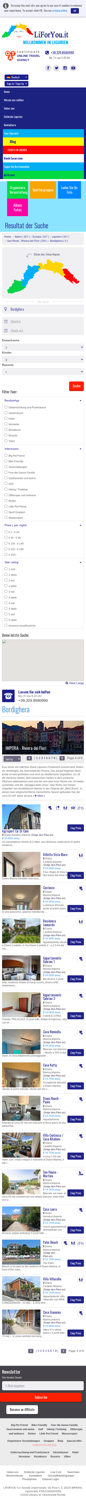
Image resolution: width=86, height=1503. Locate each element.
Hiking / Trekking (18, 489)
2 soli (12, 580)
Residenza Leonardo (49, 922)
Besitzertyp (12, 400)
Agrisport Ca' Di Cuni (15, 831)
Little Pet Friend (17, 506)
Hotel (12, 418)
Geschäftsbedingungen (61, 1475)
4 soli (12, 603)
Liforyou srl (35, 1494)
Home (7, 92)
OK (74, 10)
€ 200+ (12, 554)
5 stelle (13, 620)
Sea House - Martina (50, 1174)
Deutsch (15, 77)
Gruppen (49, 1440)
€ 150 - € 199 (16, 549)
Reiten (12, 501)
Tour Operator (11, 133)
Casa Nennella (52, 1031)
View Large (76, 683)
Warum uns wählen (14, 100)
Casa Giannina (52, 1312)
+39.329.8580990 (62, 52)
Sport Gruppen (17, 512)
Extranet (10, 175)
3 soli (12, 591)
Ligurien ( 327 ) (60, 236)
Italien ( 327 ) (22, 236)
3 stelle (13, 597)
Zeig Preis (75, 828)
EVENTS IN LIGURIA (44, 1445)
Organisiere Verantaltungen (23, 1440)
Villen (12, 441)
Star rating (11, 562)
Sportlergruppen (43, 189)
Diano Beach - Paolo (52, 1100)
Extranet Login (50, 1479)
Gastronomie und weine (22, 478)
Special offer (74, 1440)
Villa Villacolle (52, 1278)
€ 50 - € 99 (15, 537)
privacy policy (59, 10)
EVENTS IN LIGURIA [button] (17, 150)
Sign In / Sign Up (15, 83)
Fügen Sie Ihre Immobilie (16, 167)
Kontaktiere (10, 125)
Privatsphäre (29, 1479)
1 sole (12, 569)
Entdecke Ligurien (13, 117)
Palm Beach (50, 1242)
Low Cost (56, 1472)
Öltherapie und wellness (22, 495)
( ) (39, 795)
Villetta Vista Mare (55, 854)
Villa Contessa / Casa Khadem (53, 1137)
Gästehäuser (16, 413)
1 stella (13, 574)
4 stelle (13, 608)
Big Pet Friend (17, 455)
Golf (11, 483)
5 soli (12, 614)
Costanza (48, 887)
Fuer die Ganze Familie (22, 472)
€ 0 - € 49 (14, 532)
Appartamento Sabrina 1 (52, 960)
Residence (15, 430)
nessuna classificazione (22, 625)
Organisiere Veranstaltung (19, 190)
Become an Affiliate (22, 1409)
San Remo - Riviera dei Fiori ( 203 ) (27, 240)
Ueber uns (9, 108)
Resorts (13, 435)
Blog (60, 1440)
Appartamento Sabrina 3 (52, 996)
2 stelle (13, 586)
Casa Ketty (50, 1065)
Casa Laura (50, 1209)
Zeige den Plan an (42, 835)
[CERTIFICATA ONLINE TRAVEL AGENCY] (10, 55)
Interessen (12, 448)
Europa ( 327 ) (41, 236)
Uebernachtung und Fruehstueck (27, 407)
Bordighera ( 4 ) (59, 240)
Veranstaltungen (18, 467)
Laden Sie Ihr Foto (69, 190)
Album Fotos (17, 207)
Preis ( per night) (16, 525)
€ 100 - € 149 (16, 543)
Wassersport (16, 517)
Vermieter (14, 424)
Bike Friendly (16, 461)
